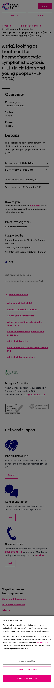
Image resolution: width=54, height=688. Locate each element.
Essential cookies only (27, 670)
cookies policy (42, 643)
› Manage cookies (27, 661)
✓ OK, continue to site (27, 679)
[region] (27, 651)
